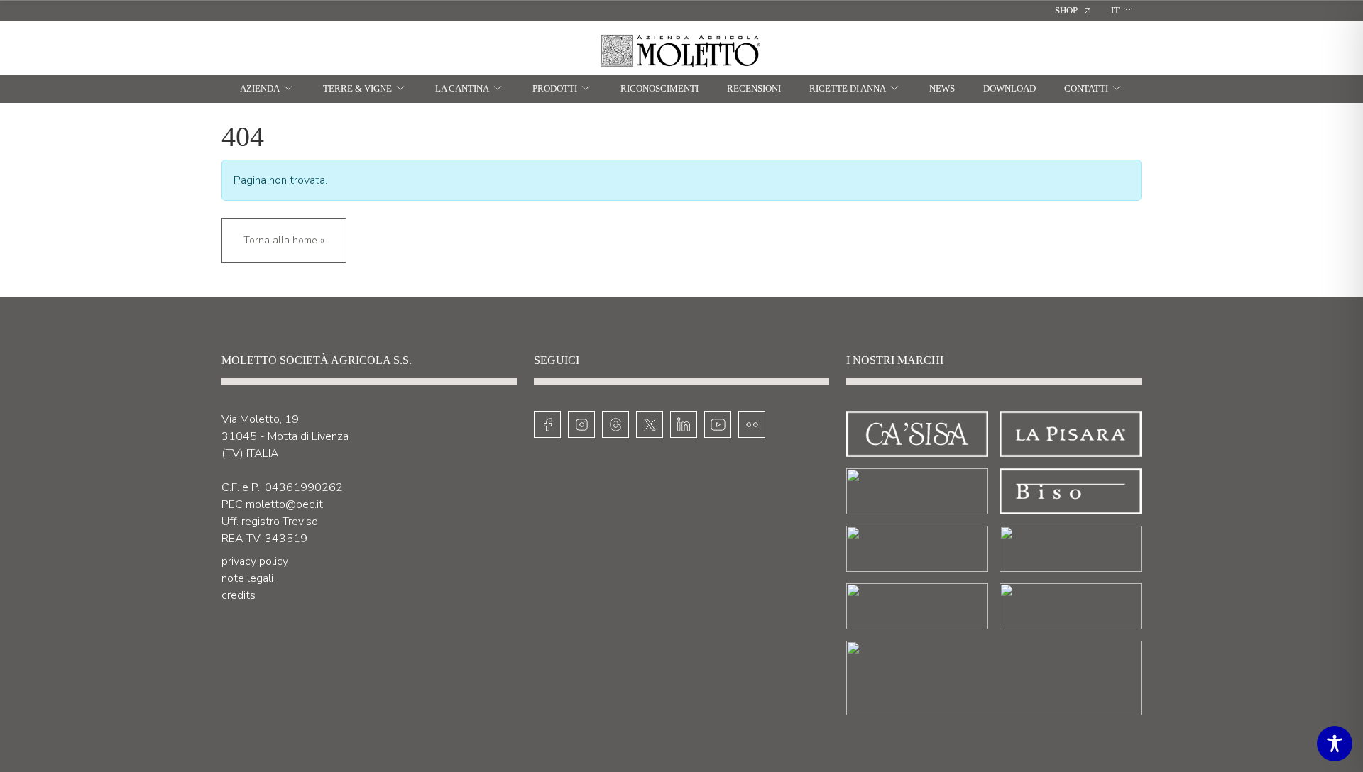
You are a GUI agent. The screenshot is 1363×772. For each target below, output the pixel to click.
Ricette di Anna (847, 88)
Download (1009, 88)
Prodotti (554, 88)
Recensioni (754, 88)
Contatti (1086, 88)
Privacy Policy (254, 561)
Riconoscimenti (659, 88)
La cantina (462, 88)
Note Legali (247, 578)
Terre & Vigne (357, 88)
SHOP (1066, 10)
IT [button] (1115, 10)
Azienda (260, 88)
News (942, 88)
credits (238, 595)
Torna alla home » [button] (283, 240)
